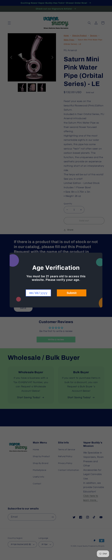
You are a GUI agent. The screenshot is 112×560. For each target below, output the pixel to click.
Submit (72, 292)
